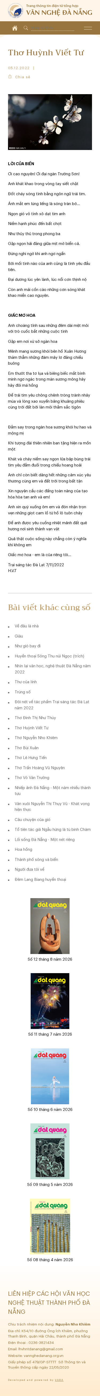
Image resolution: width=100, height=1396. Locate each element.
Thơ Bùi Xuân (27, 748)
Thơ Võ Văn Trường (32, 778)
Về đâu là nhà (27, 626)
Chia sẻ (22, 77)
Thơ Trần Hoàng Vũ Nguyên (40, 768)
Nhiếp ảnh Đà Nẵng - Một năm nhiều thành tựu (53, 791)
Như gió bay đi (28, 646)
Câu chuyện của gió (32, 820)
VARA (59, 1380)
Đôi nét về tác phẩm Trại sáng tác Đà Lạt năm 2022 (52, 705)
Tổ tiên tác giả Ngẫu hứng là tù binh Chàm (53, 830)
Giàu (19, 636)
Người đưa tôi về (29, 870)
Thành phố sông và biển (36, 860)
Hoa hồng (23, 850)
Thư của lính (26, 682)
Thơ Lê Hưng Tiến (31, 758)
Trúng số (23, 692)
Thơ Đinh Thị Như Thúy (35, 718)
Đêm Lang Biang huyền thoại (40, 880)
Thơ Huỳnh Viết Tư (31, 728)
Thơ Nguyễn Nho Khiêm (36, 738)
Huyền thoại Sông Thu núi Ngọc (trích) (49, 656)
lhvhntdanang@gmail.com (41, 1349)
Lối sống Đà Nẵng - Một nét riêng (45, 840)
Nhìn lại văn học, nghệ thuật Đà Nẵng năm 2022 (53, 669)
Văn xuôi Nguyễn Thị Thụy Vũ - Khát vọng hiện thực (52, 807)
